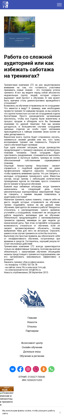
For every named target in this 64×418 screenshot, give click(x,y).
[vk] (12, 369)
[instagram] (28, 369)
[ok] (44, 369)
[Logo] (32, 297)
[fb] (20, 369)
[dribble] (36, 369)
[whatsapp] (51, 369)
